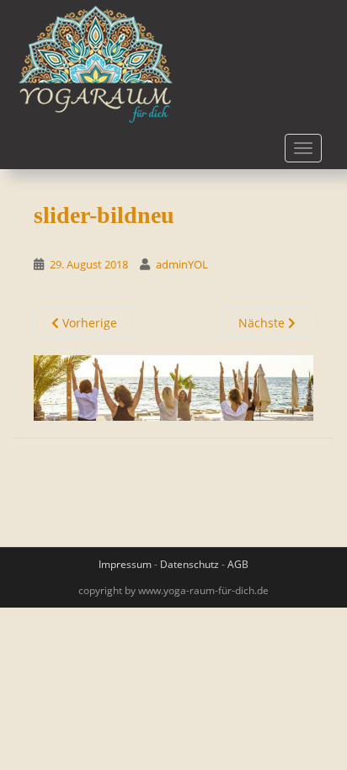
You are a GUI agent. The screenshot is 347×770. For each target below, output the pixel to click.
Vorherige (88, 323)
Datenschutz (189, 564)
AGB (237, 564)
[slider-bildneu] (173, 387)
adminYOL (182, 264)
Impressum (125, 564)
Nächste (263, 323)
